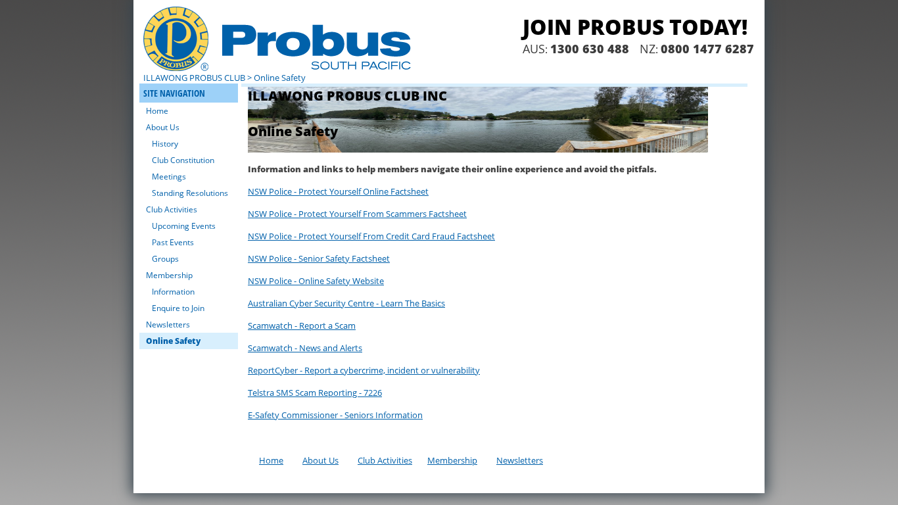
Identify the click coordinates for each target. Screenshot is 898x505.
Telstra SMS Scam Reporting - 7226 (315, 392)
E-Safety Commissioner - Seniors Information (335, 415)
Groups (165, 259)
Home (157, 111)
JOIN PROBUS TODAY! (635, 26)
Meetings (169, 176)
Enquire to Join (178, 308)
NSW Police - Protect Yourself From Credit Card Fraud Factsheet (371, 236)
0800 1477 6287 (707, 49)
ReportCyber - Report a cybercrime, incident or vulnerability (364, 370)
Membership (169, 275)
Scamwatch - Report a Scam (302, 325)
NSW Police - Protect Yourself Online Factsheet (338, 191)
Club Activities (171, 209)
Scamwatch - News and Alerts (305, 348)
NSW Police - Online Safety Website (316, 281)
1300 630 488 (589, 49)
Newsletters (168, 324)
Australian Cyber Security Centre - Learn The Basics (346, 303)
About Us (162, 127)
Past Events (173, 242)
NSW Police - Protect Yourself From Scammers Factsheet (357, 214)
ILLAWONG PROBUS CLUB (194, 78)
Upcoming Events (184, 226)
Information (173, 292)
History (165, 144)
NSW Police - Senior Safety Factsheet (319, 258)
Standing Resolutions (190, 193)
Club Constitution (183, 160)
